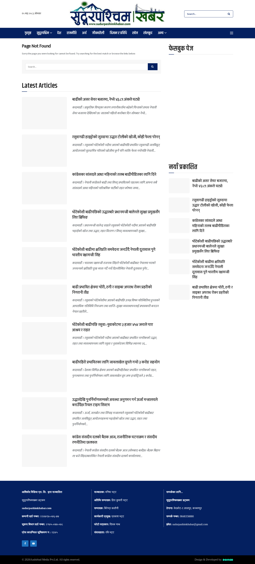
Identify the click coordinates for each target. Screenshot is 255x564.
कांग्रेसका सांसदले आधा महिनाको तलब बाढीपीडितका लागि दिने (114, 174)
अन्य (160, 33)
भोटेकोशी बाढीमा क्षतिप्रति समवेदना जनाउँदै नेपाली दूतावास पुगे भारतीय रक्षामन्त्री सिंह (113, 252)
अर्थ (84, 33)
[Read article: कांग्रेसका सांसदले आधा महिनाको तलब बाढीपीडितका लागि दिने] (44, 188)
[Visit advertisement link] (201, 123)
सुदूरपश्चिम (43, 33)
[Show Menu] (231, 33)
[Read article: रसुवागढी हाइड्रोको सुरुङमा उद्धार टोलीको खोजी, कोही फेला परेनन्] (44, 150)
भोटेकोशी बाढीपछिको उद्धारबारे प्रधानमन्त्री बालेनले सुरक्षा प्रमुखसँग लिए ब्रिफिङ (116, 215)
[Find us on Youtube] (33, 543)
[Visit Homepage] (117, 14)
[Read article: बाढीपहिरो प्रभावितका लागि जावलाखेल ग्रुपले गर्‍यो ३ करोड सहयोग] (44, 376)
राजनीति (71, 33)
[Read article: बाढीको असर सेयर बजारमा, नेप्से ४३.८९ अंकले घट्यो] (44, 113)
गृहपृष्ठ (28, 33)
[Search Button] (229, 13)
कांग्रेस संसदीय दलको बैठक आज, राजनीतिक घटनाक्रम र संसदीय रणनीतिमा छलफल (114, 440)
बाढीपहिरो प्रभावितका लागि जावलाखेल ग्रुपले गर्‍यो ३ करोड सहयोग (116, 362)
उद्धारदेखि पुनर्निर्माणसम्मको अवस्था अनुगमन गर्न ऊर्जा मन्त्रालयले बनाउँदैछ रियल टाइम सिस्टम (115, 402)
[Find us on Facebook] (25, 543)
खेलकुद (147, 33)
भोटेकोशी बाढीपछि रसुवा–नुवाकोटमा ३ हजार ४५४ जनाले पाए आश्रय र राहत (112, 327)
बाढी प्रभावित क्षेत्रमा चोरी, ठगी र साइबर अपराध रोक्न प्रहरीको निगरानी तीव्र (112, 290)
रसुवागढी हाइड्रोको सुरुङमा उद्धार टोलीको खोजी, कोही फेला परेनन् (116, 137)
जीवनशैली (98, 33)
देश (59, 33)
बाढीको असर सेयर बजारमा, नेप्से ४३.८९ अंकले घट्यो (106, 99)
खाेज (135, 33)
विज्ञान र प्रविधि (118, 33)
